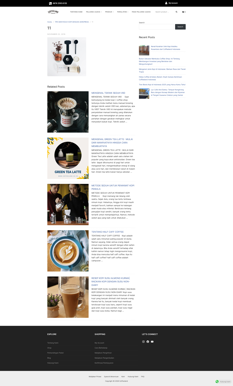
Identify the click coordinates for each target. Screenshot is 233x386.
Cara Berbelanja (101, 348)
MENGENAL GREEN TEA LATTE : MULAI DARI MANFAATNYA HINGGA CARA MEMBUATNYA (112, 143)
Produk (108, 12)
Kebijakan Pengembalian (104, 358)
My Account (173, 3)
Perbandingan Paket (55, 353)
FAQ (142, 376)
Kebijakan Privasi (95, 376)
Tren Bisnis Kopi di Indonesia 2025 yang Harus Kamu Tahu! (162, 84)
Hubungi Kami (52, 363)
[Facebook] (147, 341)
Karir (123, 376)
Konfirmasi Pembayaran (104, 363)
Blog (49, 358)
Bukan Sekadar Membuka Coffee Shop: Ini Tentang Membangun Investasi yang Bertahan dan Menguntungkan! (159, 61)
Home (49, 22)
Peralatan (122, 12)
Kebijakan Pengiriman (103, 353)
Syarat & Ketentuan (111, 376)
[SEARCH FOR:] (166, 12)
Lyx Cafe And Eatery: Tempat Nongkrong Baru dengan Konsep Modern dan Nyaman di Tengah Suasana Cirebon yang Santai (168, 92)
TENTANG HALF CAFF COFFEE (108, 232)
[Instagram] (143, 341)
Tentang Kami (76, 12)
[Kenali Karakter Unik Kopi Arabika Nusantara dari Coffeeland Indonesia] (144, 50)
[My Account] (166, 3)
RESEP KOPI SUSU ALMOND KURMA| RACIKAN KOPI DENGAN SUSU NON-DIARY (111, 281)
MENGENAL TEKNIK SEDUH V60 (108, 93)
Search (142, 23)
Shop (49, 348)
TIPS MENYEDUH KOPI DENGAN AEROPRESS (72, 22)
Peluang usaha (93, 12)
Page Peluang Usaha (141, 12)
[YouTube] (152, 341)
